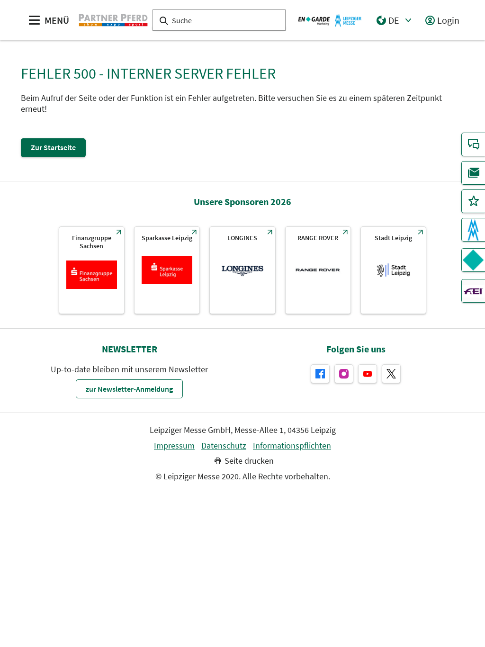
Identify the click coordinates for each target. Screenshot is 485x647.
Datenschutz (223, 445)
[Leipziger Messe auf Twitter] (391, 373)
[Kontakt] (473, 144)
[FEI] (473, 291)
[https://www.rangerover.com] (318, 270)
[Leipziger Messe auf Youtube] (367, 373)
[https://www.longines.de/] (242, 270)
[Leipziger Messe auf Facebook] (320, 373)
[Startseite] (113, 20)
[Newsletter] (473, 173)
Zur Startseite (53, 147)
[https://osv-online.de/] (91, 270)
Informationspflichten (292, 445)
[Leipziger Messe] (329, 20)
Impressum (174, 445)
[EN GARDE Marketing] (473, 260)
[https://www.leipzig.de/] (393, 270)
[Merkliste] (473, 201)
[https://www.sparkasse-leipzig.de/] (167, 270)
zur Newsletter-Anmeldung (129, 389)
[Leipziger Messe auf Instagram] (343, 373)
